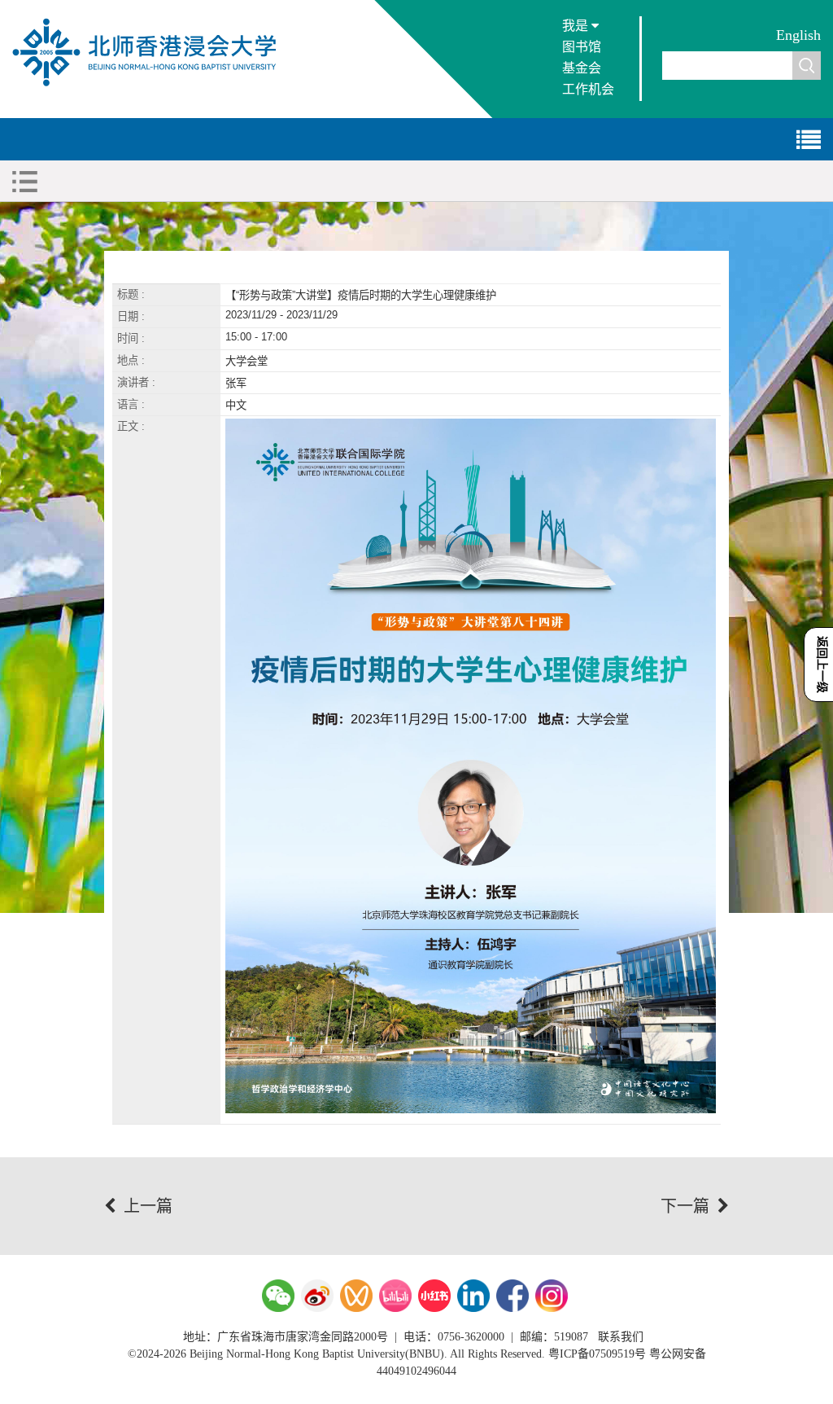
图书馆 (581, 47)
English (798, 35)
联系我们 (620, 1337)
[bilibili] (395, 1295)
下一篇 (685, 1206)
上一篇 (148, 1206)
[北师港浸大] (152, 84)
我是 (576, 26)
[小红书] (434, 1295)
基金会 (581, 68)
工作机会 (588, 89)
